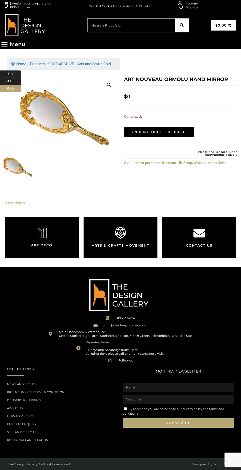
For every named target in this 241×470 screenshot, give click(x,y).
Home (21, 64)
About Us (15, 408)
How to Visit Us (20, 416)
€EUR (13, 80)
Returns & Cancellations (28, 440)
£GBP (14, 73)
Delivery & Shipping (24, 400)
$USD (13, 87)
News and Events (21, 384)
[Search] (182, 25)
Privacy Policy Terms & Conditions (36, 392)
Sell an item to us (22, 432)
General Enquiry (22, 424)
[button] (13, 44)
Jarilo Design (223, 464)
